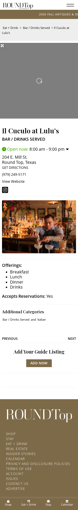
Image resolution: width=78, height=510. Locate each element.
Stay (10, 438)
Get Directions (15, 167)
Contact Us (17, 483)
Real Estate (17, 448)
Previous (10, 338)
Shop (11, 433)
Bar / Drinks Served (36, 28)
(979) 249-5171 (14, 174)
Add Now (39, 363)
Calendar (15, 458)
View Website (13, 181)
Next (72, 338)
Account (15, 473)
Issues (12, 478)
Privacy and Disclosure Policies (38, 463)
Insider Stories (21, 453)
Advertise (15, 488)
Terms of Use (19, 468)
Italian (41, 319)
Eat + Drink (10, 28)
